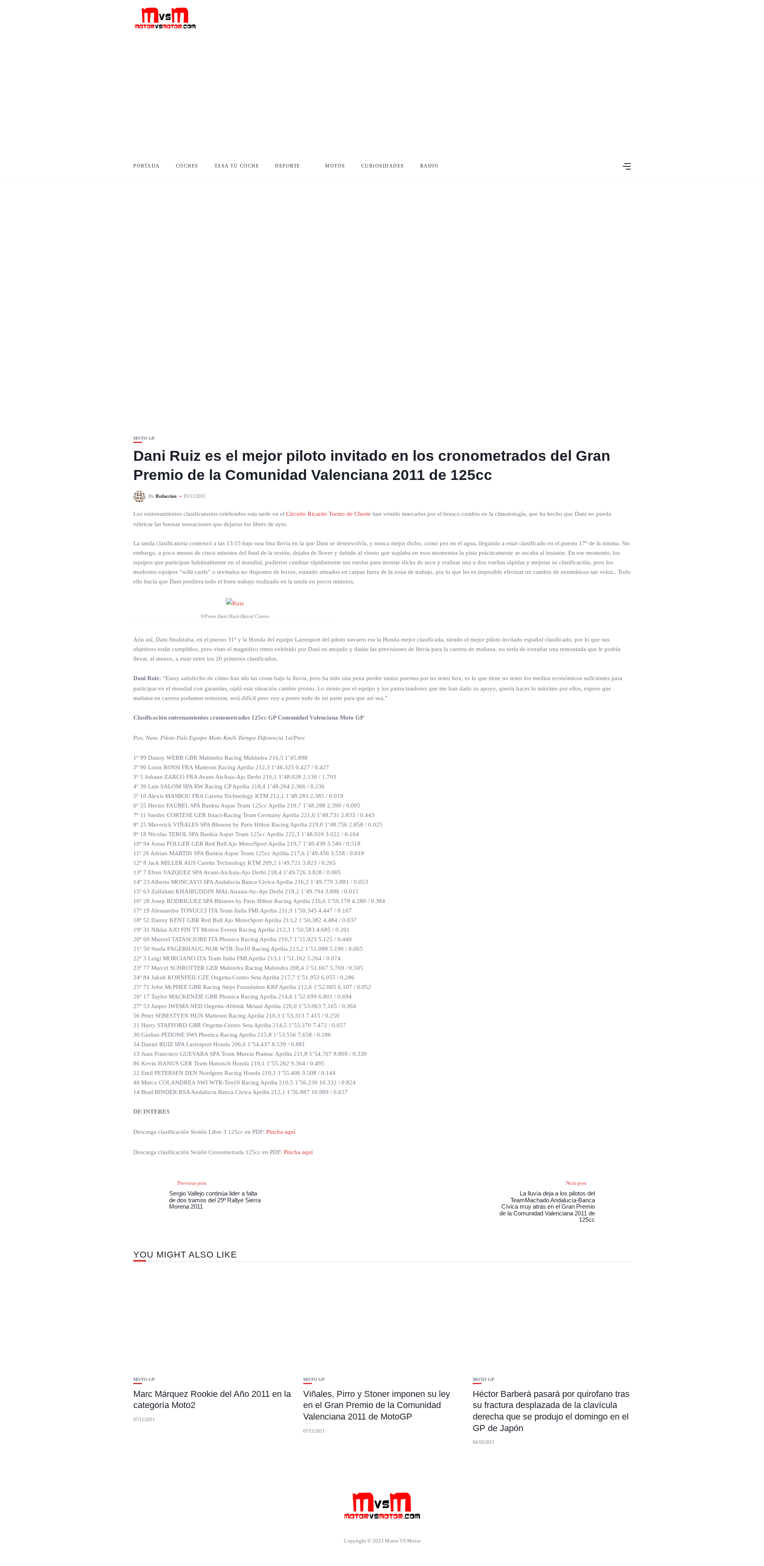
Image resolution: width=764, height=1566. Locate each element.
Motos (335, 166)
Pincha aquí (280, 1132)
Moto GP (144, 438)
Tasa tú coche (236, 166)
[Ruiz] (235, 603)
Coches (187, 166)
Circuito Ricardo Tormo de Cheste (329, 514)
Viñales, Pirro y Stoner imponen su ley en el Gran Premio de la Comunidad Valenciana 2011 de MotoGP (376, 1405)
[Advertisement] (382, 95)
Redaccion (166, 496)
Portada (146, 166)
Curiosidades (382, 166)
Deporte (287, 166)
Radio (429, 166)
